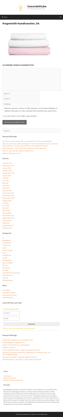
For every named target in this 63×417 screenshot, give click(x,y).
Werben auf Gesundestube (13, 380)
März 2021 (5, 188)
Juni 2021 (5, 180)
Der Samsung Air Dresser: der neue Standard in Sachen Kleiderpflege (27, 141)
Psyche (5, 265)
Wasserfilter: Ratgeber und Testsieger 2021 (17, 340)
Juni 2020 (5, 205)
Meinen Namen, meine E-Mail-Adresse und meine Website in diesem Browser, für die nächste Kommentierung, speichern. (31, 109)
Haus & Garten (7, 250)
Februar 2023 (7, 163)
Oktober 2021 (7, 170)
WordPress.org (7, 297)
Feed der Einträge (8, 292)
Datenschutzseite (9, 378)
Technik (5, 278)
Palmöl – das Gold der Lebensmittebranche (18, 151)
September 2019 (8, 218)
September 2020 (8, 198)
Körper (4, 258)
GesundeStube (36, 6)
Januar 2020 (6, 213)
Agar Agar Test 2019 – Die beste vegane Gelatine (19, 357)
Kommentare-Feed (9, 295)
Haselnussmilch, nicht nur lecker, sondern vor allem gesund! (24, 148)
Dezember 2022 (8, 165)
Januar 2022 (6, 168)
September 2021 (8, 173)
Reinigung (6, 268)
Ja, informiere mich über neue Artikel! (20, 116)
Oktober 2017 (7, 228)
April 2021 (5, 185)
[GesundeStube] (21, 7)
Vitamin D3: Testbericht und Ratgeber (16, 345)
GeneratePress (42, 414)
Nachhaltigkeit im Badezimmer (13, 342)
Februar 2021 (7, 190)
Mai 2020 (5, 208)
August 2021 (6, 175)
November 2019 (8, 215)
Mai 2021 (5, 183)
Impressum (7, 376)
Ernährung (6, 245)
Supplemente (7, 275)
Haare (4, 248)
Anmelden (6, 290)
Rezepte (5, 270)
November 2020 (8, 195)
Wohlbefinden (7, 280)
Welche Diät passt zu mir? (11, 153)
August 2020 (6, 200)
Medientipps (6, 260)
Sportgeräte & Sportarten (11, 273)
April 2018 (5, 223)
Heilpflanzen (6, 255)
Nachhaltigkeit (7, 263)
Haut (4, 253)
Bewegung (6, 240)
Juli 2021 (5, 178)
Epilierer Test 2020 (9, 347)
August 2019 (6, 220)
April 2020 (6, 210)
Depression (6, 243)
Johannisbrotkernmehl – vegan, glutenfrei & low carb (21, 350)
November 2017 (8, 225)
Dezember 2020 (8, 193)
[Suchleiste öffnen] (60, 17)
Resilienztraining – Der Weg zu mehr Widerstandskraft (21, 359)
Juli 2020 (5, 203)
